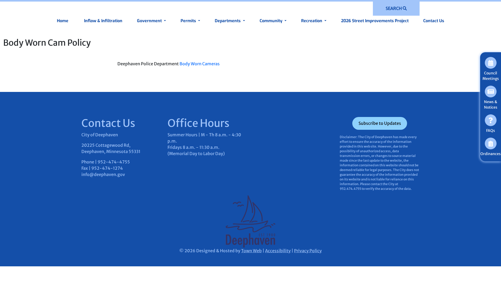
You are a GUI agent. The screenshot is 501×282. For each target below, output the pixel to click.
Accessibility (278, 250)
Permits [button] (189, 21)
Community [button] (271, 21)
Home (62, 21)
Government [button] (150, 21)
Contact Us (433, 21)
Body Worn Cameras (200, 63)
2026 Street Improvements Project (375, 21)
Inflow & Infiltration (102, 21)
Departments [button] (228, 21)
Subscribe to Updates (380, 123)
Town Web (251, 250)
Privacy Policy (308, 250)
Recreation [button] (312, 21)
